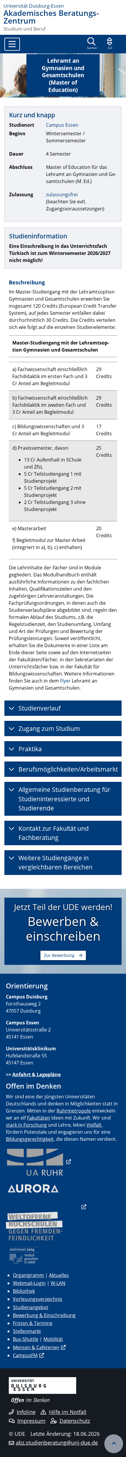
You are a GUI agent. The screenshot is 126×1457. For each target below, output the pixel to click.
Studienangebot (30, 1307)
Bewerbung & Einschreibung (44, 1315)
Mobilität (53, 1339)
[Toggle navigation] (12, 44)
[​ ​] (46, 1207)
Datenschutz (74, 1420)
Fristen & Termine (32, 1323)
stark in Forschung (26, 1125)
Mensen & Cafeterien (36, 1347)
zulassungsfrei (62, 194)
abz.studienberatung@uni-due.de (57, 1442)
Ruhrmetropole (74, 1110)
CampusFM (25, 1355)
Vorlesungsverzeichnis (37, 1299)
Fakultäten (38, 1118)
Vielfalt (93, 1125)
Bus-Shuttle (25, 1339)
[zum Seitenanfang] (113, 1443)
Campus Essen (62, 125)
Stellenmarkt (27, 1331)
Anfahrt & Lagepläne (36, 1074)
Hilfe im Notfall (67, 1411)
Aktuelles (59, 1275)
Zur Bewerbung (59, 955)
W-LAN (58, 1283)
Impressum (31, 1420)
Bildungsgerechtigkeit (30, 1139)
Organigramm (28, 1275)
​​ (38, 1161)
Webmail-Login (29, 1283)
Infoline (26, 1411)
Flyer (65, 681)
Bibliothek (24, 1291)
